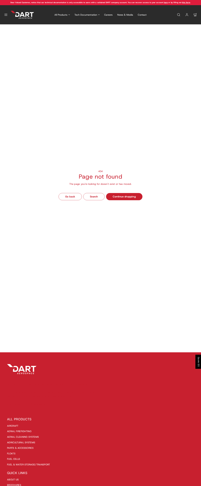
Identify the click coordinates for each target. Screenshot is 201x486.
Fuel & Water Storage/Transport (28, 464)
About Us (13, 479)
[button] (5, 14)
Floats (11, 453)
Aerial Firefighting (19, 431)
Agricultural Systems (21, 442)
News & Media (125, 14)
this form (186, 2)
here (166, 2)
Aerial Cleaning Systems (23, 436)
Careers (108, 14)
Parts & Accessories (20, 447)
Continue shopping (124, 196)
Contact (142, 14)
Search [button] (94, 196)
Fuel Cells (13, 459)
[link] (186, 14)
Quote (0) (198, 362)
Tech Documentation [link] (85, 14)
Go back (70, 196)
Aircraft (12, 425)
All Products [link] (61, 14)
